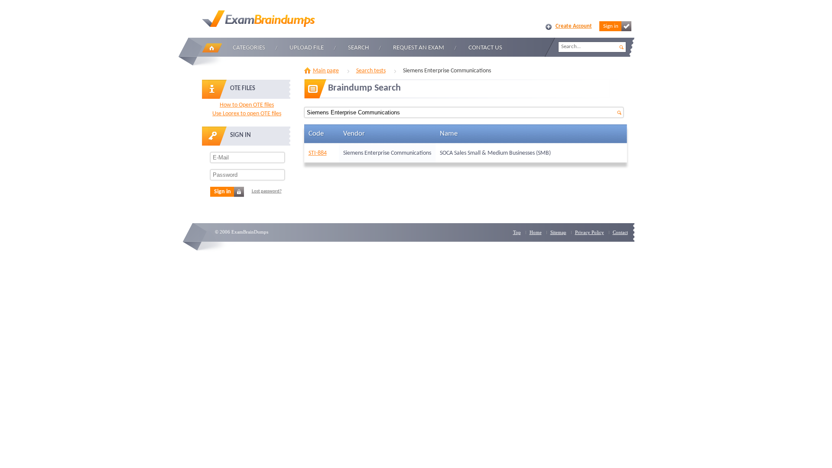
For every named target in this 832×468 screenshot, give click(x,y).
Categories (249, 48)
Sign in (610, 26)
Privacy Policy (589, 232)
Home (212, 47)
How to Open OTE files (247, 105)
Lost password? (267, 191)
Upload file (306, 48)
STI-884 (318, 153)
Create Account (574, 26)
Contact (620, 232)
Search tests (371, 71)
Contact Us (485, 48)
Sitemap (558, 232)
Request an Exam (418, 48)
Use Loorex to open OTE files (246, 113)
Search (358, 48)
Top (517, 232)
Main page (326, 71)
